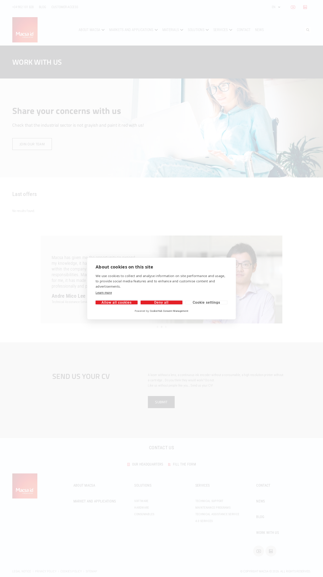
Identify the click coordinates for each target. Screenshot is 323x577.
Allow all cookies (117, 302)
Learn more (104, 292)
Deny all (161, 302)
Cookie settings (206, 302)
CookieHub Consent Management (169, 311)
